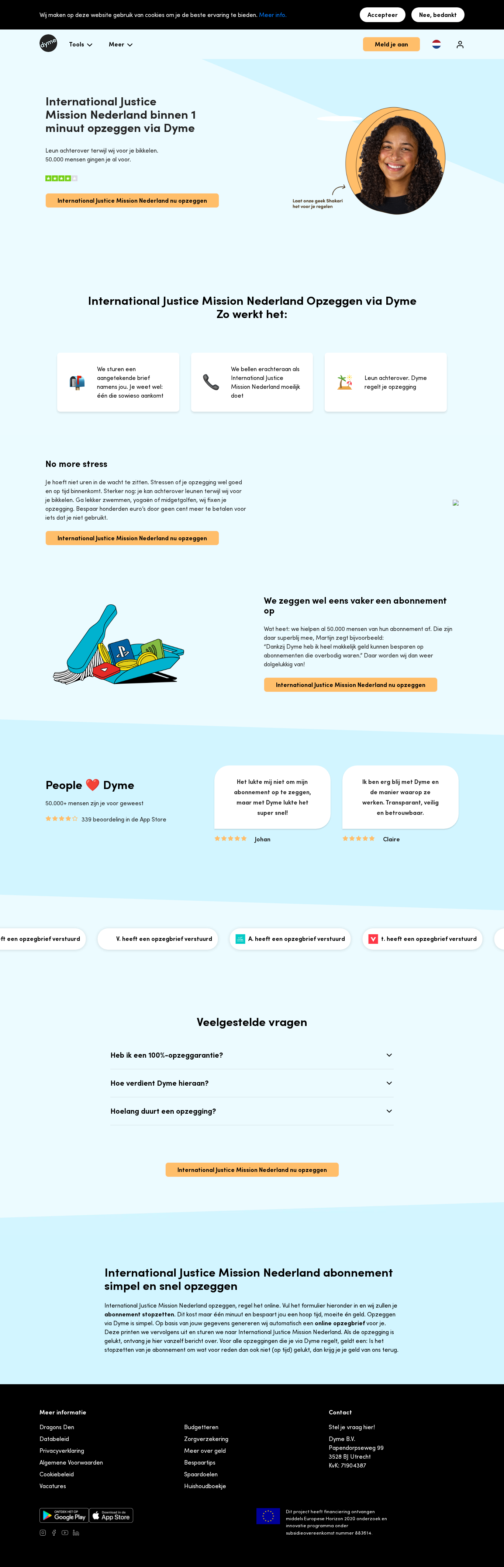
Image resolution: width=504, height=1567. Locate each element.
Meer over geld (205, 1450)
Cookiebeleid (56, 1474)
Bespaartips (199, 1462)
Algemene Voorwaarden (71, 1462)
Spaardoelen (201, 1474)
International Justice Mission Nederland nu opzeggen (132, 200)
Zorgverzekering (206, 1438)
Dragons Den (56, 1427)
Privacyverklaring (61, 1450)
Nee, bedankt (438, 14)
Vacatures (52, 1486)
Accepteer (382, 14)
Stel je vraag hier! (352, 1427)
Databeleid (54, 1438)
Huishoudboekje (205, 1486)
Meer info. (273, 14)
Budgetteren (201, 1427)
